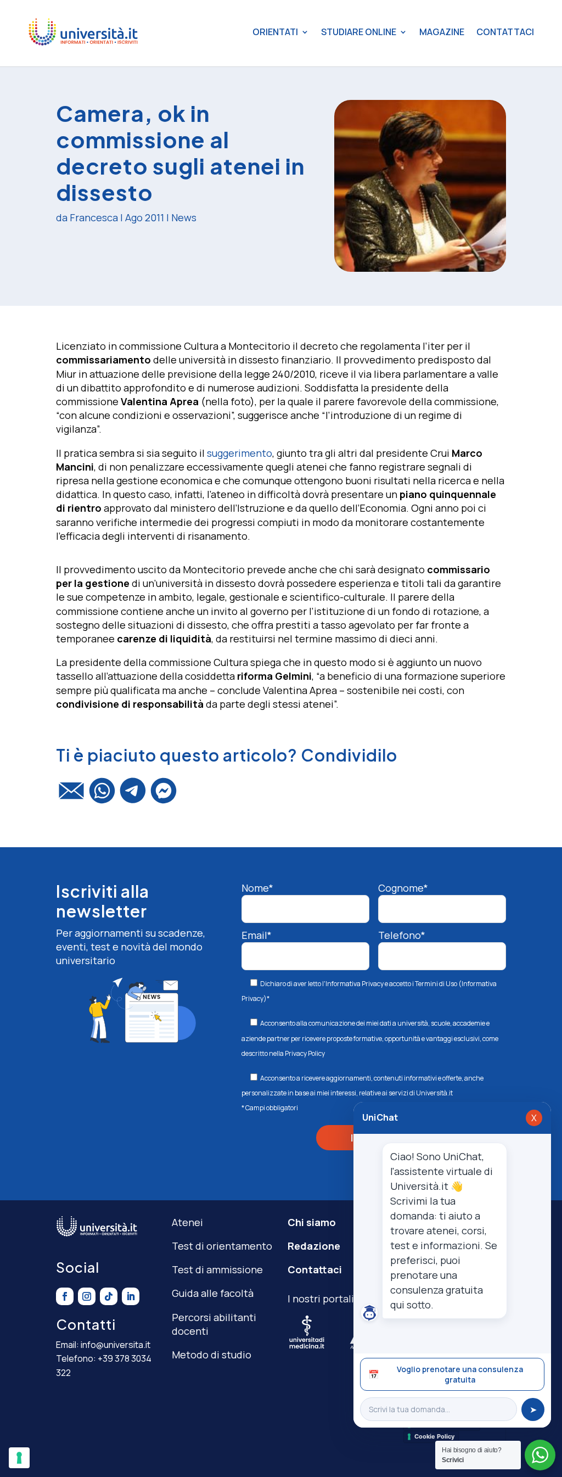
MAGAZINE (441, 32)
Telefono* (401, 935)
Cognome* (403, 887)
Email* (256, 935)
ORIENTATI (275, 32)
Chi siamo (312, 1222)
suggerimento (239, 453)
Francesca (94, 217)
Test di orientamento (222, 1245)
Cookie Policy (434, 1436)
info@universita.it (115, 1345)
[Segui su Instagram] (86, 1296)
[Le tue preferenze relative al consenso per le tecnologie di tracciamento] (19, 1457)
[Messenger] (163, 795)
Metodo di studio (211, 1354)
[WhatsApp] (102, 795)
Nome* (257, 887)
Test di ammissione (217, 1269)
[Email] (71, 795)
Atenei (187, 1222)
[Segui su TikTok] (108, 1296)
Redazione (314, 1245)
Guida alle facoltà (213, 1293)
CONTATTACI (505, 32)
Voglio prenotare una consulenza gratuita (445, 1374)
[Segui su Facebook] (65, 1296)
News (183, 217)
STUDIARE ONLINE (358, 32)
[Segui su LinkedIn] (130, 1296)
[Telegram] (132, 795)
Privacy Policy (305, 1053)
